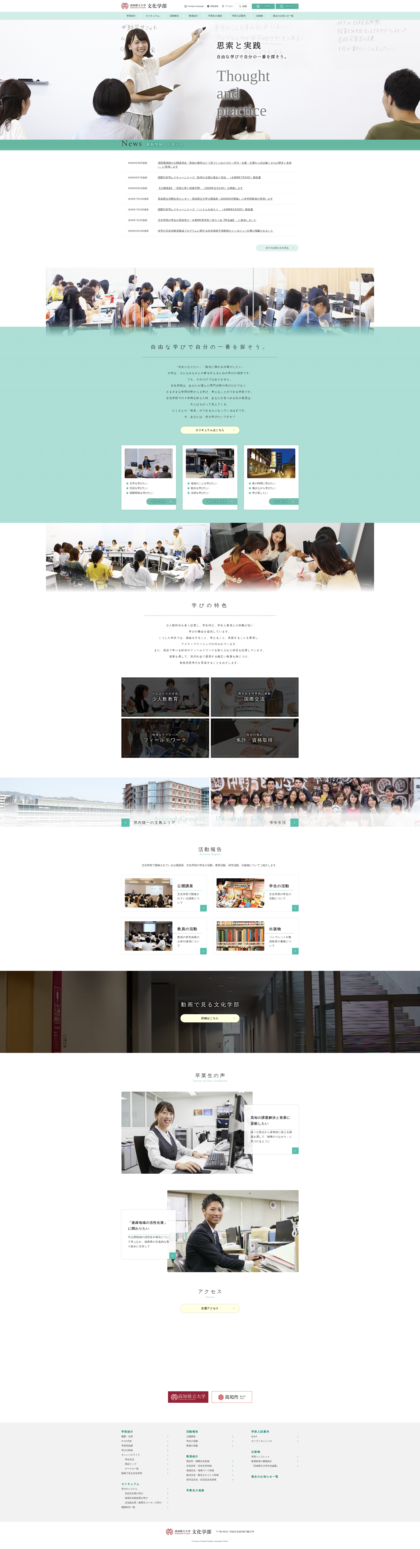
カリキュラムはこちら (210, 430)
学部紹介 (131, 15)
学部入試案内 (239, 15)
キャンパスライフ (130, 1454)
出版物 (259, 15)
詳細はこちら (210, 1018)
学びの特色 (127, 1450)
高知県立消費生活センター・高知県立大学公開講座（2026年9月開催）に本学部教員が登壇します (215, 198)
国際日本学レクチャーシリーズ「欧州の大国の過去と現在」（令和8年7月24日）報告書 (209, 177)
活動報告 (174, 15)
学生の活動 (192, 1441)
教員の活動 (192, 1445)
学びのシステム (129, 1488)
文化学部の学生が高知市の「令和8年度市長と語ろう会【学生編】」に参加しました (207, 220)
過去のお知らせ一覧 (283, 15)
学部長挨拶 (127, 1445)
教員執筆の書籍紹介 (261, 1461)
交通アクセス (210, 1308)
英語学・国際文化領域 (197, 1461)
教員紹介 (193, 15)
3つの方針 (126, 1441)
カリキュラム (152, 15)
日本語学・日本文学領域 (199, 1465)
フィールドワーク (165, 738)
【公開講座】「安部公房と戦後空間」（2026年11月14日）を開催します (200, 188)
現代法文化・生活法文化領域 (201, 1479)
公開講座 (191, 1436)
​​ (148, 880)
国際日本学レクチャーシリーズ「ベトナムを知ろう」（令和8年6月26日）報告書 (205, 209)
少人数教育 (165, 697)
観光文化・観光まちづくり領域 (202, 1475)
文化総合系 (281, 501)
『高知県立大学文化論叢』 (265, 1465)
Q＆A (254, 1436)
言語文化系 (158, 501)
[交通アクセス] (210, 1345)
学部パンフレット (260, 1456)
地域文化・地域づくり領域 (200, 1470)
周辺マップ (130, 1464)
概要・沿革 (127, 1436)
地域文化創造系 (217, 501)
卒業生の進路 (215, 15)
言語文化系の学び (134, 1493)
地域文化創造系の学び (136, 1498)
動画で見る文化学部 (131, 1473)
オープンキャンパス (261, 1441)
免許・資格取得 (254, 738)
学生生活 (129, 1459)
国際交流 (254, 697)
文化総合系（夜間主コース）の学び (143, 1502)
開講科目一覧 (128, 1507)
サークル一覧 (132, 1468)
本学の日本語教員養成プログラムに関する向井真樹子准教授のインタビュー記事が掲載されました (215, 230)
